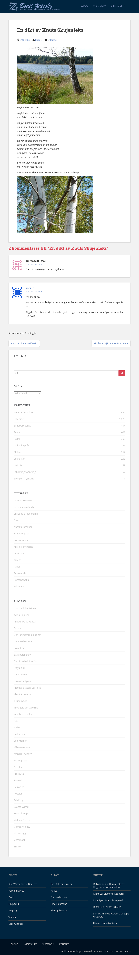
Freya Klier (19, 667)
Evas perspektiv (22, 654)
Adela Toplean (21, 615)
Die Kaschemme (23, 641)
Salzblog (18, 800)
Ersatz (17, 520)
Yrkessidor (116, 5)
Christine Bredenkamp (26, 513)
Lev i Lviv (19, 553)
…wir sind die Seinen (25, 608)
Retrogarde (20, 573)
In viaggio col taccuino (26, 707)
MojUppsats (20, 760)
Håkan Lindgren (22, 681)
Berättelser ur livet (24, 412)
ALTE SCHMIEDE (23, 500)
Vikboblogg (20, 833)
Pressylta (19, 773)
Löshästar (19, 458)
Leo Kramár (20, 740)
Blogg (84, 5)
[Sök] (121, 373)
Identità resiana (22, 694)
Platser (17, 452)
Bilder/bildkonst (22, 425)
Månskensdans (22, 747)
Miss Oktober (15, 923)
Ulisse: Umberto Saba (105, 923)
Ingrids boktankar (23, 714)
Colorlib (105, 951)
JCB (16, 720)
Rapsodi (18, 780)
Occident (18, 767)
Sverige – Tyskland (24, 478)
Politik (17, 438)
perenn (17, 560)
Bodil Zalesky (67, 951)
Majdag (12, 910)
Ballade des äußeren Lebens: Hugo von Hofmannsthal (109, 885)
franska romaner (23, 526)
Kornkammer (21, 540)
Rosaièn (18, 793)
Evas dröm (19, 648)
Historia (18, 465)
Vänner (12, 917)
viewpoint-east (22, 826)
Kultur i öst (20, 734)
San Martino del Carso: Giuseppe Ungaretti (111, 915)
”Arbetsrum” (99, 5)
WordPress (125, 951)
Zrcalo (17, 846)
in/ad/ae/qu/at (21, 533)
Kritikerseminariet (23, 546)
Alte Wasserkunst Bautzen (22, 884)
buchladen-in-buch (24, 507)
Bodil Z (38, 39)
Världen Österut (22, 820)
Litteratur (52, 39)
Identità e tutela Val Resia (28, 687)
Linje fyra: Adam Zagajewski (108, 900)
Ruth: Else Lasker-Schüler (107, 907)
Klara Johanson (59, 910)
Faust (54, 890)
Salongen (19, 586)
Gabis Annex (20, 674)
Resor (17, 432)
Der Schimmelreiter (61, 884)
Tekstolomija (21, 813)
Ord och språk (21, 445)
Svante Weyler (21, 806)
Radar (17, 566)
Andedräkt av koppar (25, 621)
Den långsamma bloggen (27, 634)
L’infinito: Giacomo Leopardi (108, 893)
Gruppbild (13, 903)
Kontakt (64, 944)
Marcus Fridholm (23, 753)
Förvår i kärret (16, 890)
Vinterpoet (19, 839)
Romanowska (21, 579)
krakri (17, 727)
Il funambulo (20, 701)
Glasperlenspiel (59, 897)
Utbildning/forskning (25, 472)
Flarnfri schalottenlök (25, 661)
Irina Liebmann (59, 903)
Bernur (17, 628)
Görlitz (12, 897)
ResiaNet (19, 787)
